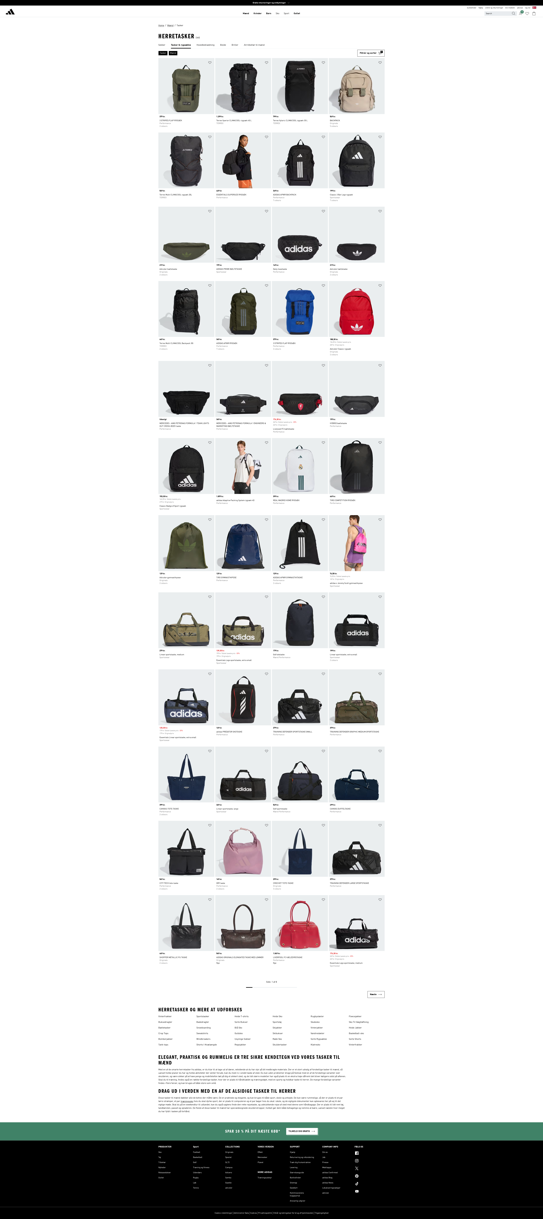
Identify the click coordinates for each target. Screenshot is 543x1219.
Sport (286, 13)
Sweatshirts (202, 1033)
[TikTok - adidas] (370, 1184)
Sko (277, 13)
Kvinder (258, 13)
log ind (527, 8)
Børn (268, 13)
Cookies (253, 1213)
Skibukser (278, 1033)
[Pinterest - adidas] (370, 1176)
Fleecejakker (355, 1016)
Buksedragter (165, 1022)
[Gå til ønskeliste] (527, 13)
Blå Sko (238, 1028)
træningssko (187, 1101)
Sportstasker (202, 1016)
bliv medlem (510, 8)
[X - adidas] (370, 1169)
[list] (271, 45)
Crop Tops (163, 1033)
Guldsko (239, 1033)
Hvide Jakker (355, 1028)
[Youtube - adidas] (370, 1192)
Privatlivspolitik (265, 1213)
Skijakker (277, 1028)
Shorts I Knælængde (206, 1045)
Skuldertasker (280, 1045)
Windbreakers (203, 1039)
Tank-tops (163, 1045)
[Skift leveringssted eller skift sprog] (534, 8)
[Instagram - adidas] (370, 1161)
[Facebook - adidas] (370, 1153)
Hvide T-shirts (242, 1016)
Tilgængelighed (321, 1213)
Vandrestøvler (317, 1033)
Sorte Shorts (355, 1039)
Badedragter (202, 1022)
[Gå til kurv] (534, 13)
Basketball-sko (356, 1033)
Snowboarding (203, 1028)
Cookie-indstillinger (223, 1213)
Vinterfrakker (165, 1016)
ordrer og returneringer (494, 8)
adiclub (520, 8)
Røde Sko (277, 1039)
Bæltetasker (164, 1028)
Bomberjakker (165, 1039)
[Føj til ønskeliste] (210, 63)
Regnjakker (240, 1045)
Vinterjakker (317, 1028)
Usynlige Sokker (243, 1039)
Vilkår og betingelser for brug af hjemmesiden (293, 1213)
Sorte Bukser (241, 1022)
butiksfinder (471, 8)
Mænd (246, 13)
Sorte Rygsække (319, 1039)
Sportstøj (277, 1022)
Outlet (297, 13)
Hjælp (481, 8)
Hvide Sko (277, 1016)
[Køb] (10, 12)
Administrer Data (241, 1213)
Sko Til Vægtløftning (359, 1022)
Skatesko (315, 1022)
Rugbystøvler (317, 1016)
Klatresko (315, 1045)
